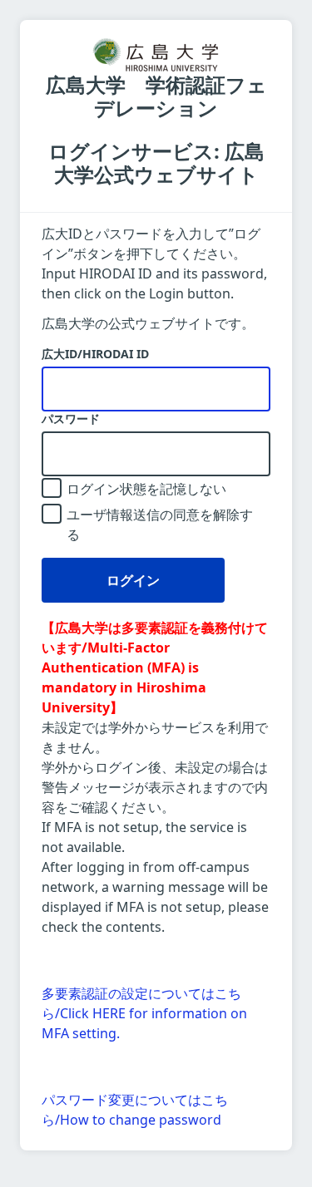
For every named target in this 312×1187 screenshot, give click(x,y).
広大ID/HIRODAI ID (95, 354)
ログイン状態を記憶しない (146, 489)
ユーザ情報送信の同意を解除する (160, 524)
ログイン (133, 580)
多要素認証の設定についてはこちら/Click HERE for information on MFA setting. (144, 1013)
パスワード (71, 418)
